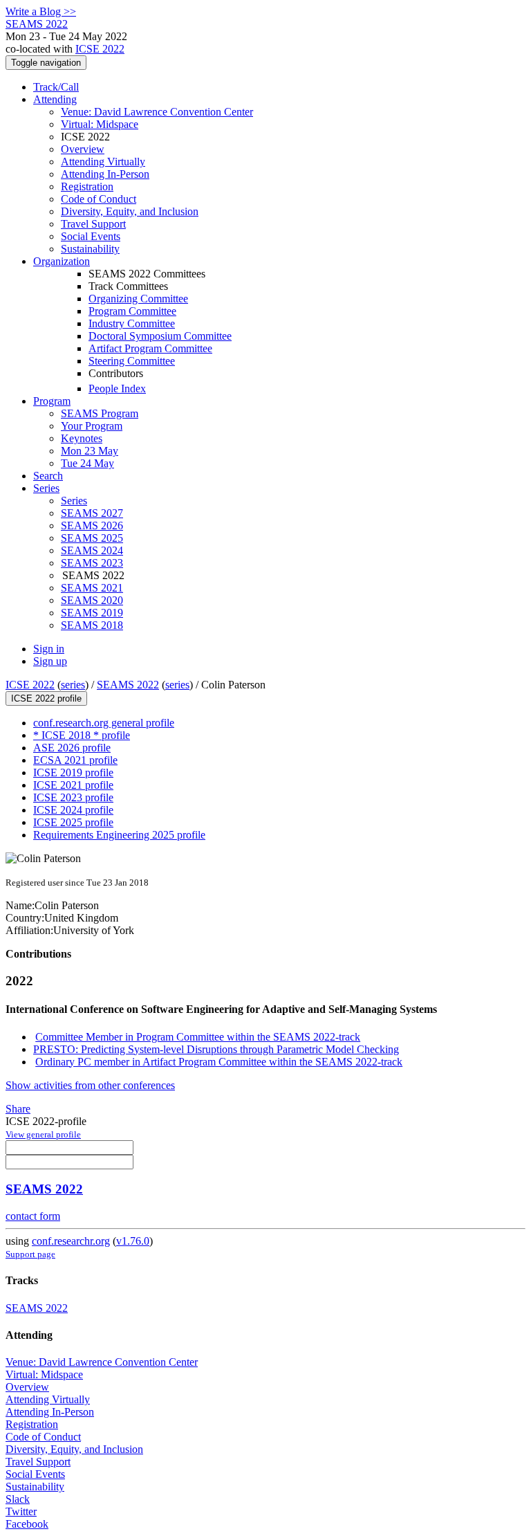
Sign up (50, 661)
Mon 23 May (89, 451)
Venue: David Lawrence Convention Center (157, 112)
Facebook (27, 1524)
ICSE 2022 (99, 49)
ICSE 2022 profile (46, 698)
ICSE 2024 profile (73, 810)
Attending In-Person (105, 174)
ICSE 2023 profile (73, 797)
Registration (87, 186)
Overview (82, 149)
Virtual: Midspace (99, 124)
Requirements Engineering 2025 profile (119, 835)
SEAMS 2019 (92, 613)
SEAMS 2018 (92, 625)
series (73, 685)
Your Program (91, 426)
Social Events (90, 236)
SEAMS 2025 (92, 538)
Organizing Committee (138, 298)
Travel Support (93, 224)
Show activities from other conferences (90, 1085)
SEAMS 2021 (92, 588)
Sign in (48, 649)
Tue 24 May (87, 463)
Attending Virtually (103, 161)
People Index (117, 388)
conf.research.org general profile (103, 723)
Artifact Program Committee (150, 348)
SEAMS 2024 (92, 550)
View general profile (43, 1134)
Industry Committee (131, 323)
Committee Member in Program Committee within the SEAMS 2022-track (197, 1037)
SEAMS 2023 (92, 563)
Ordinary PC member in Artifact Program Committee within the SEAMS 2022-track (218, 1062)
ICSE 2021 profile (73, 785)
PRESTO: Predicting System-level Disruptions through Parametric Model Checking (216, 1049)
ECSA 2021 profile (75, 760)
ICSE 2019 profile (73, 772)
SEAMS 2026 (92, 525)
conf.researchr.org (71, 1241)
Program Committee (132, 311)
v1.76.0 (132, 1241)
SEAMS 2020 (92, 600)
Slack (18, 1499)
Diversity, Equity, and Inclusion (129, 211)
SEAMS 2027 (92, 513)
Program (52, 401)
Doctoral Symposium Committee (160, 336)
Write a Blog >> (41, 11)
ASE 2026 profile (72, 747)
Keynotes (81, 438)
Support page (30, 1254)
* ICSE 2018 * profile (81, 735)
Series (74, 500)
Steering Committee (131, 361)
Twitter (21, 1511)
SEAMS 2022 (128, 685)
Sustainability (90, 249)
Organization (61, 261)
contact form (33, 1216)
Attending (55, 99)
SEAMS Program (99, 413)
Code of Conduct (98, 199)
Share (18, 1109)
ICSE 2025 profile (73, 822)
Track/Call (56, 87)
